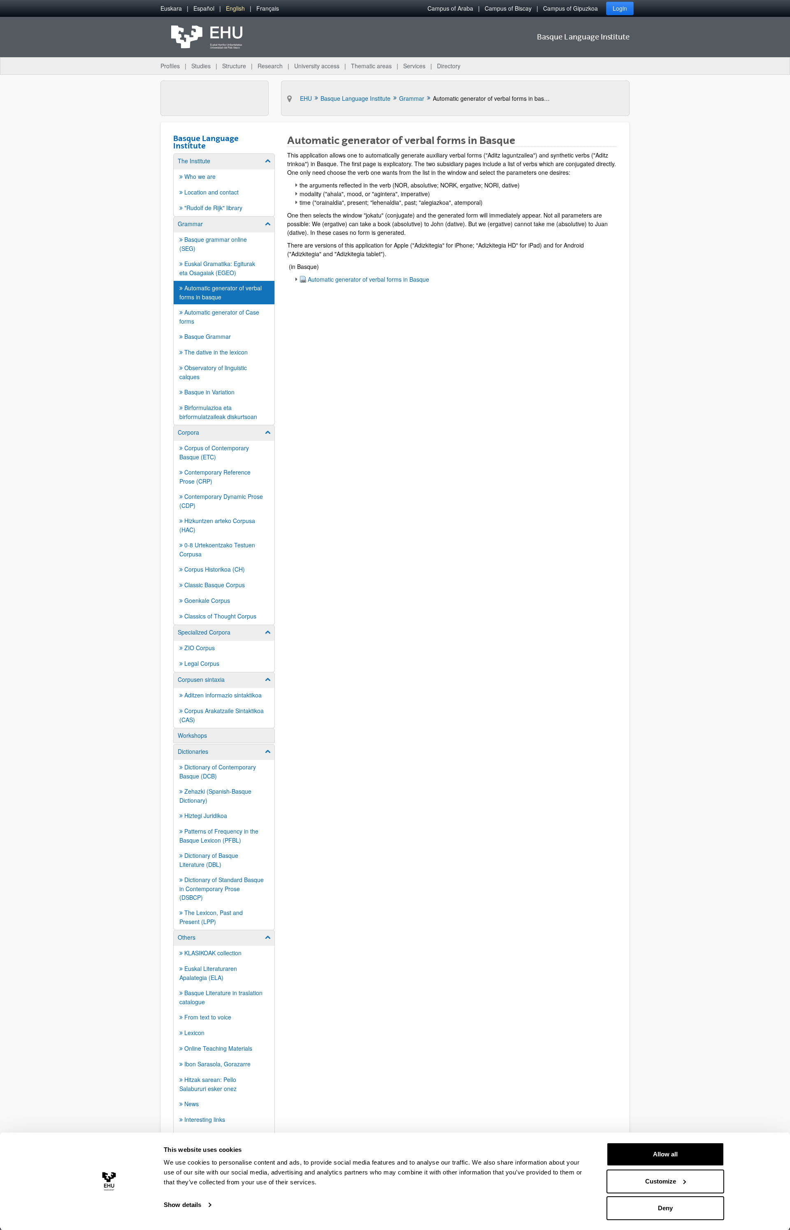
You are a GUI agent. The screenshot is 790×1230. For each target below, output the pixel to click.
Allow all (665, 1154)
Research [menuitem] (270, 66)
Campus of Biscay (508, 8)
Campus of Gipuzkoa (570, 8)
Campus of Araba (450, 8)
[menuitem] (171, 8)
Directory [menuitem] (448, 66)
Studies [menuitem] (201, 66)
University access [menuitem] (316, 66)
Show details (182, 1204)
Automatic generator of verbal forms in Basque (368, 279)
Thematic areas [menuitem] (371, 66)
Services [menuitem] (414, 66)
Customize (660, 1181)
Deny (665, 1208)
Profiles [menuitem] (170, 66)
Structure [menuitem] (234, 66)
